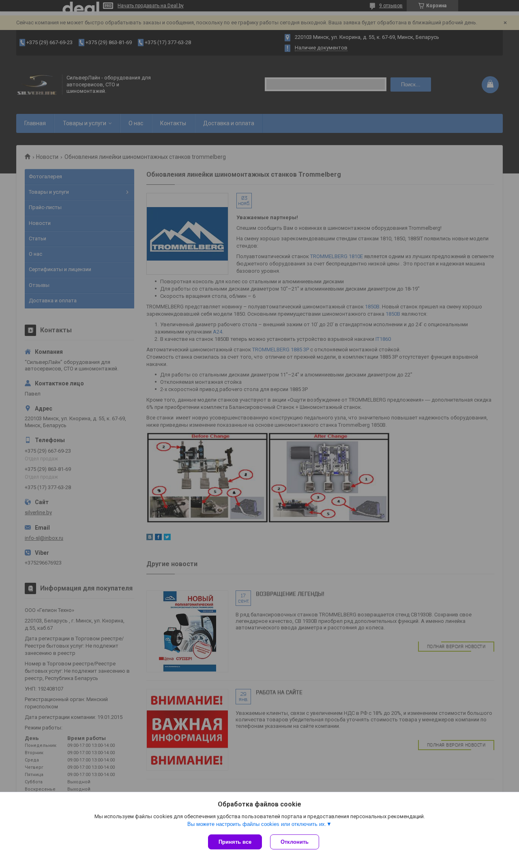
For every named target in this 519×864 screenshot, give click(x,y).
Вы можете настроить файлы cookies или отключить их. (256, 824)
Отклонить (295, 842)
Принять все (235, 842)
